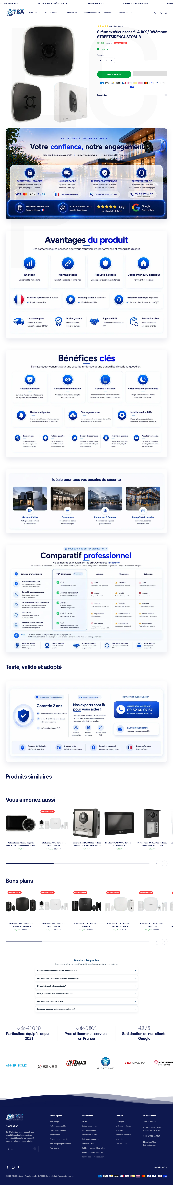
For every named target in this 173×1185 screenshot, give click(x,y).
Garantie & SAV (88, 1143)
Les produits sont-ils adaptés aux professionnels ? (58, 978)
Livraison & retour (89, 1134)
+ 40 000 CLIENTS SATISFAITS (135, 3)
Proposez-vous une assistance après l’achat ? (56, 1009)
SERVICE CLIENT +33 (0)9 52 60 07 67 (52, 3)
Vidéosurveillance (52, 12)
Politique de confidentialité (93, 1148)
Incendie (108, 12)
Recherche (54, 1148)
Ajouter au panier (114, 74)
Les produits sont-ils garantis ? (50, 1001)
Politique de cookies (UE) (92, 1152)
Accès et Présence (89, 12)
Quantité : (101, 55)
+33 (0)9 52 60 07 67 (152, 1136)
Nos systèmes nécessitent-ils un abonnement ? (57, 970)
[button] (150, 73)
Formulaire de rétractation (93, 1157)
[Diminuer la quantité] (100, 60)
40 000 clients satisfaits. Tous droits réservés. (57, 1176)
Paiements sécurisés (90, 1139)
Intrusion (70, 12)
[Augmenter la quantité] (111, 60)
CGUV (84, 1121)
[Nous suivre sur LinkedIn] (19, 1167)
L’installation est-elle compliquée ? (51, 986)
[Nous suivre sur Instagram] (13, 1167)
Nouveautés (55, 1134)
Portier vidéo (124, 12)
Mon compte (55, 1121)
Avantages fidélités (58, 1130)
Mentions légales (89, 1130)
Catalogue (33, 12)
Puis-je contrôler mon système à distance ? (55, 993)
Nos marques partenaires (60, 1143)
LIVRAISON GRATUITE (95, 3)
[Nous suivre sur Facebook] (7, 1167)
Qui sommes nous (89, 1126)
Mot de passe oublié (58, 1126)
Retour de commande (59, 1139)
